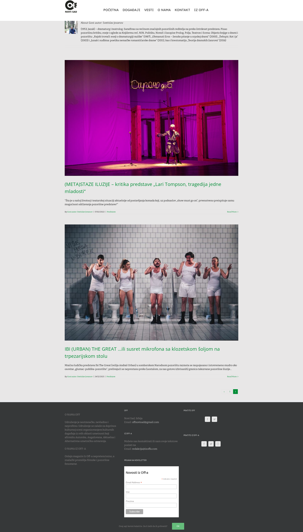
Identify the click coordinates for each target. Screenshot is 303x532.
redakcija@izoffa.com (144, 448)
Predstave (111, 212)
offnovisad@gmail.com (145, 422)
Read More (232, 212)
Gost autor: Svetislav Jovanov (79, 212)
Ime (128, 492)
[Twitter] (214, 419)
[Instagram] (218, 444)
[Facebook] (207, 419)
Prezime (130, 501)
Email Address (134, 482)
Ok (178, 526)
